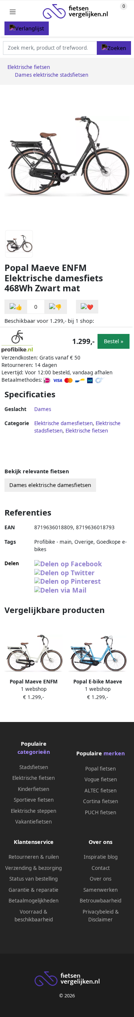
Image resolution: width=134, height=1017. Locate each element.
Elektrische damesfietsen (63, 423)
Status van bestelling (33, 878)
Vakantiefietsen (33, 821)
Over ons (100, 878)
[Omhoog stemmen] (16, 307)
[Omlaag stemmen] (55, 307)
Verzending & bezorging (33, 868)
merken (114, 753)
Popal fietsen (100, 768)
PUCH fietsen (100, 812)
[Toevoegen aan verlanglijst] (87, 307)
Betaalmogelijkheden (33, 900)
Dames (42, 409)
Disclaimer (100, 919)
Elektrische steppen (33, 811)
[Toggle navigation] (12, 11)
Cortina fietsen (100, 801)
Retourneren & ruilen (34, 857)
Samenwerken (100, 890)
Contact (101, 868)
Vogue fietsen (100, 779)
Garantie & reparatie (33, 890)
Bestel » (113, 341)
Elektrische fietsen (87, 430)
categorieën (33, 751)
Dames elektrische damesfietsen (50, 484)
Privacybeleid (98, 911)
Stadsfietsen (33, 767)
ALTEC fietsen (100, 790)
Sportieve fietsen (34, 799)
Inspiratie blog (101, 857)
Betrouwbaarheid (100, 900)
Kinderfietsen (33, 789)
